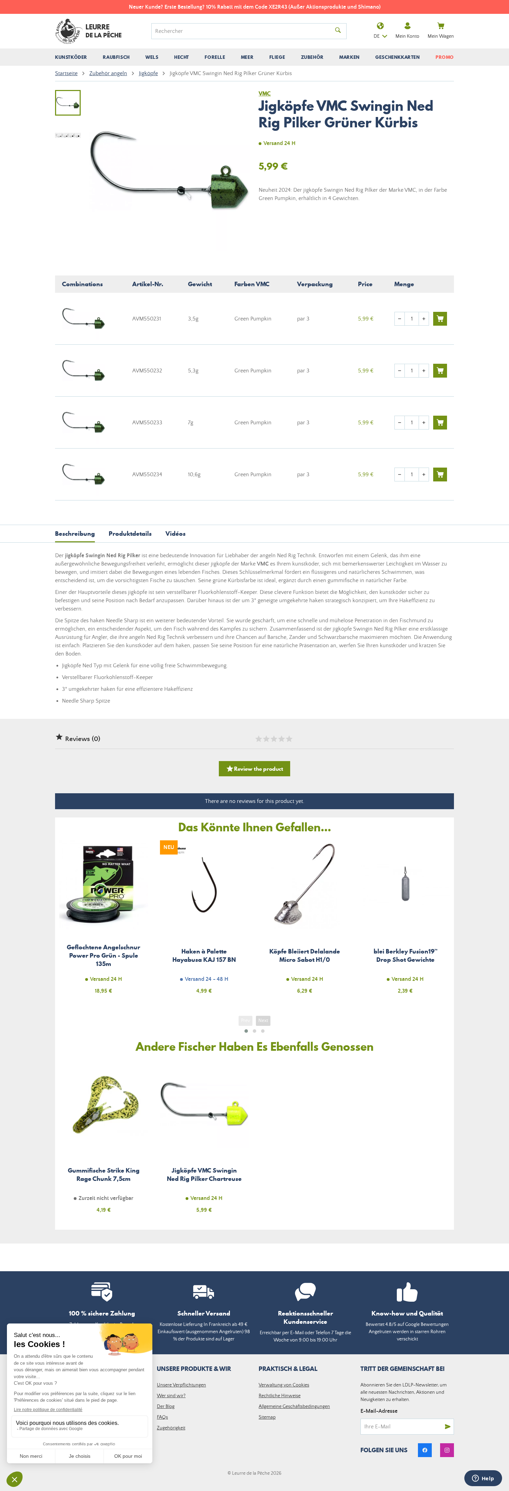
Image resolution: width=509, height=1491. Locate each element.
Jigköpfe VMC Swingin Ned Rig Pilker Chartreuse (204, 1140)
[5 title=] (289, 739)
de (376, 36)
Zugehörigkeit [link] (171, 1428)
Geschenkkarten (397, 57)
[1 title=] (258, 739)
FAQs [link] (162, 1417)
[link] (425, 1450)
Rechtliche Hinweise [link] (280, 1396)
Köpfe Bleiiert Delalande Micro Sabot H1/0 (304, 921)
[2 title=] (266, 739)
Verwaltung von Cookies (284, 1385)
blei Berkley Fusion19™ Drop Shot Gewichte (405, 921)
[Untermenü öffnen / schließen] (71, 57)
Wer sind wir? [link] (171, 1396)
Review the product (254, 769)
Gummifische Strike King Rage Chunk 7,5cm (103, 1140)
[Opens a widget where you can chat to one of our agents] (483, 1479)
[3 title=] (273, 739)
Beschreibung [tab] (75, 533)
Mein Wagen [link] (441, 36)
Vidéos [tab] (176, 533)
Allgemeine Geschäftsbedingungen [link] (294, 1406)
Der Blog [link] (166, 1406)
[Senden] (447, 1427)
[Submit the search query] (338, 31)
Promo (445, 57)
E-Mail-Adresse (379, 1411)
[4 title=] (281, 739)
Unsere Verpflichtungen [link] (181, 1385)
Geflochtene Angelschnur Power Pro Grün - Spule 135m (103, 921)
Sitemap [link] (267, 1417)
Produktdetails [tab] (130, 533)
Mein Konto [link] (407, 36)
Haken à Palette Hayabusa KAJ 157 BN (204, 921)
